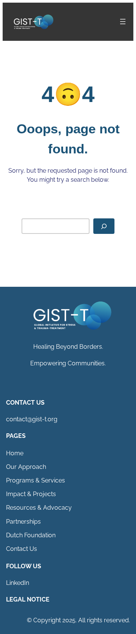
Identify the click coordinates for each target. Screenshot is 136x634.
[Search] (103, 226)
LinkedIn (17, 582)
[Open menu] (122, 21)
